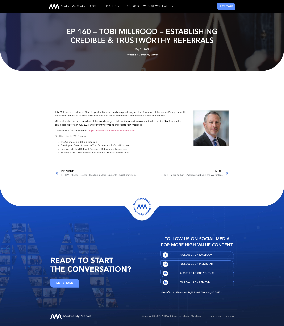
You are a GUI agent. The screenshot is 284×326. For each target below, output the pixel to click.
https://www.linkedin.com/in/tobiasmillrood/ (112, 131)
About (94, 6)
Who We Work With (156, 6)
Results (111, 6)
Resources (131, 6)
